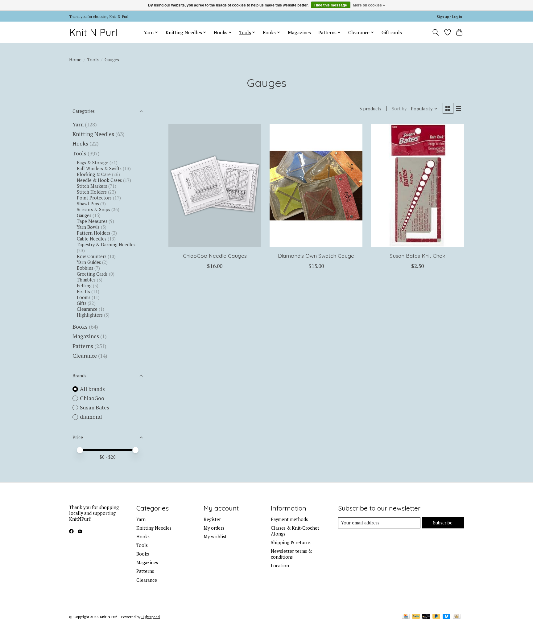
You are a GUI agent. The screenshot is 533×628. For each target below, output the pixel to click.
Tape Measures (92, 221)
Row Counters (91, 256)
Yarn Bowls (88, 227)
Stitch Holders (92, 192)
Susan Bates (94, 407)
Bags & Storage (92, 163)
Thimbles (86, 280)
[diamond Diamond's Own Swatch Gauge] (316, 185)
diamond (91, 416)
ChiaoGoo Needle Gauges (215, 255)
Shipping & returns (291, 542)
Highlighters (90, 315)
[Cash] (457, 617)
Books (80, 326)
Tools (93, 60)
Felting (84, 286)
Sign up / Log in (449, 16)
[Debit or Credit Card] (426, 617)
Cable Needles (91, 239)
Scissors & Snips (93, 209)
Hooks (80, 143)
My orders (214, 528)
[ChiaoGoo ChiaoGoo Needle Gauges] (214, 185)
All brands (92, 388)
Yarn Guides (89, 262)
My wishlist (215, 537)
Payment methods (289, 519)
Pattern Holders (93, 233)
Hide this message (330, 5)
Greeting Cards (92, 274)
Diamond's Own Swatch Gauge (316, 255)
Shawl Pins (88, 204)
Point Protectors (94, 198)
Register (212, 519)
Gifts (81, 303)
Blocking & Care (94, 174)
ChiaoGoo (92, 398)
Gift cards (392, 32)
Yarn (78, 124)
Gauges (84, 215)
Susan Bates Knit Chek (417, 255)
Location (280, 565)
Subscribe (442, 523)
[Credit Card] (406, 617)
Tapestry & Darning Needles (106, 245)
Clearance (87, 309)
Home (75, 60)
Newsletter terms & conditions (291, 554)
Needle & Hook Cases (99, 180)
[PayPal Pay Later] (436, 617)
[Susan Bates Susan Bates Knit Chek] (417, 185)
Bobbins (85, 268)
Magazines (299, 32)
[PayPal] (416, 617)
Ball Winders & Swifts (99, 168)
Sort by (399, 109)
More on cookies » (369, 5)
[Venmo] (447, 617)
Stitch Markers (92, 186)
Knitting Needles (93, 134)
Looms (83, 297)
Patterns (82, 346)
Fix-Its (83, 291)
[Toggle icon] (435, 32)
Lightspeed (150, 616)
